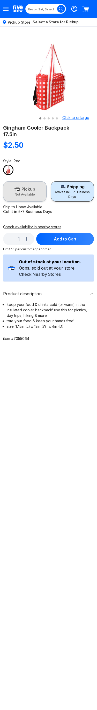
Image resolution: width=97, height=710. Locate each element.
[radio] (25, 191)
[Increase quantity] (26, 239)
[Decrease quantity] (10, 239)
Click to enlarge (75, 117)
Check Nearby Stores (40, 274)
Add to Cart (65, 239)
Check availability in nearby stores (32, 227)
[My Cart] (85, 9)
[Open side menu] (6, 9)
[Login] (74, 9)
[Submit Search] (61, 9)
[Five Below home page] (18, 8)
